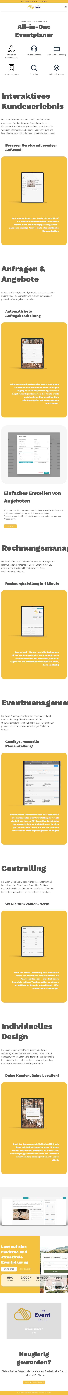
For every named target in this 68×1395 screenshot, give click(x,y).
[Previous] (3, 1211)
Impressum (35, 1392)
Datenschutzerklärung (45, 1392)
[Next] (64, 1211)
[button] (66, 7)
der (29, 1392)
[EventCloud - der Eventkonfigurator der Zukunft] (34, 7)
